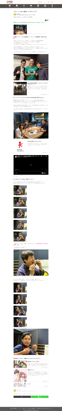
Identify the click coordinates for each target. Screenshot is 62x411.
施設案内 (24, 408)
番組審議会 (15, 408)
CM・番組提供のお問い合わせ (40, 408)
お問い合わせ (47, 408)
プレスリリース (20, 408)
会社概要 (11, 408)
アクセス (27, 408)
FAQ (30, 408)
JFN (50, 408)
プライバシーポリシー (31, 409)
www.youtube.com (16, 176)
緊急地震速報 (33, 408)
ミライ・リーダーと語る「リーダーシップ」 (25, 11)
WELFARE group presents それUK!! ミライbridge (27, 14)
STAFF (18, 14)
